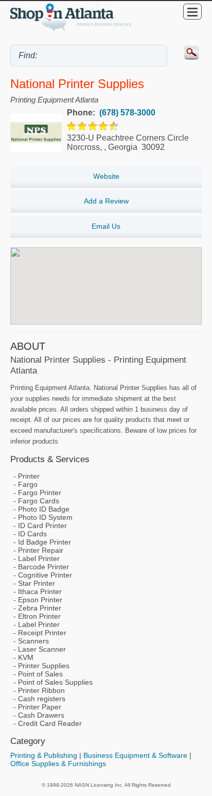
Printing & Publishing (43, 755)
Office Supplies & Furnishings (58, 763)
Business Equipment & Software (135, 755)
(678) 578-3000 (126, 112)
